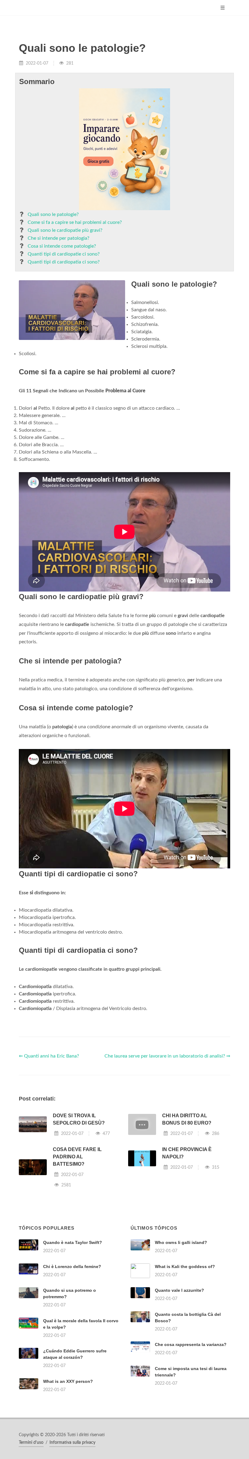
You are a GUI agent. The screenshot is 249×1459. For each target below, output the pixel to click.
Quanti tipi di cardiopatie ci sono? (64, 254)
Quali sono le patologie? (53, 214)
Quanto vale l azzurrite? (179, 1290)
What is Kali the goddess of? (185, 1266)
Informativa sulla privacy (72, 1442)
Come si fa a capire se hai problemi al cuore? (75, 222)
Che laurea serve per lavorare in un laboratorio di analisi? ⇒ (167, 1056)
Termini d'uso (31, 1442)
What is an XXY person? (68, 1381)
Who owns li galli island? (181, 1242)
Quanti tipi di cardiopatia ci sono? (64, 262)
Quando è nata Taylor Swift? (72, 1242)
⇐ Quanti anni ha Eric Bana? (49, 1056)
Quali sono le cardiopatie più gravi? (65, 230)
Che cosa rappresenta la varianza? (191, 1344)
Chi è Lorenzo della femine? (72, 1266)
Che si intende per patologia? (58, 238)
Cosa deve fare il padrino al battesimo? (77, 1157)
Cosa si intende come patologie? (62, 246)
